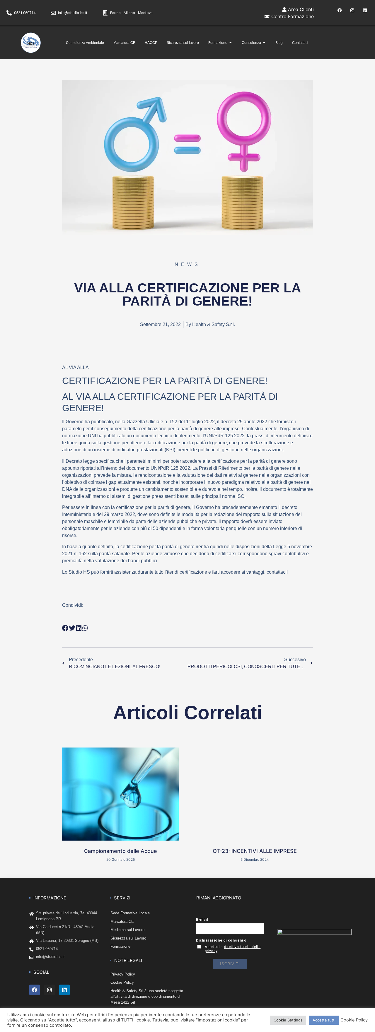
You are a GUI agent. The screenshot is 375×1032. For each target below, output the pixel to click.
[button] (65, 628)
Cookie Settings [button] (288, 1020)
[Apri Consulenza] (264, 42)
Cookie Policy (354, 1020)
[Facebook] (339, 10)
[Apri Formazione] (230, 42)
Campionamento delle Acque (120, 851)
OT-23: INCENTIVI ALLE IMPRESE (255, 851)
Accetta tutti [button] (324, 1020)
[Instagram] (352, 10)
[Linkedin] (364, 10)
